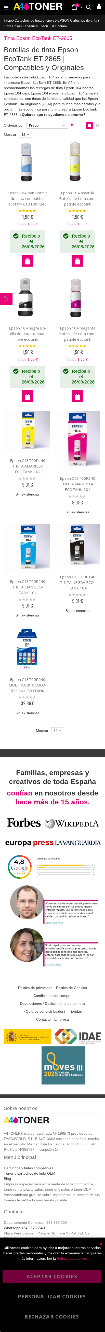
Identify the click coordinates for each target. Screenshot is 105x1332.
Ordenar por (14, 125)
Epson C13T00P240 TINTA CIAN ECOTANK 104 (27, 587)
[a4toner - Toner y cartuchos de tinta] (38, 8)
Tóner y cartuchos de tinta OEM (29, 1173)
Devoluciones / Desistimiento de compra (52, 1003)
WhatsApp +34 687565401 (25, 1228)
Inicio (8, 20)
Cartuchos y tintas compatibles (28, 1168)
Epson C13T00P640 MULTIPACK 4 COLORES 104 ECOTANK (28, 685)
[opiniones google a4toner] (52, 881)
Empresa (61, 1019)
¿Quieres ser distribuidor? (44, 1011)
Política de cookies (72, 1258)
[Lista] (98, 125)
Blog (7, 1179)
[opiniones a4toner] (52, 924)
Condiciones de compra (52, 996)
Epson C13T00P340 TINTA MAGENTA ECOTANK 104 (77, 484)
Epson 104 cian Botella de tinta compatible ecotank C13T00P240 (27, 198)
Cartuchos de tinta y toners (35, 20)
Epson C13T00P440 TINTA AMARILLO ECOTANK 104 (27, 466)
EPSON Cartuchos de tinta (77, 20)
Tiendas (75, 1011)
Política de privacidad (35, 988)
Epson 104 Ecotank (53, 26)
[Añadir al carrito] (27, 261)
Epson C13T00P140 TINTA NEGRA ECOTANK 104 (77, 582)
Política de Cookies (71, 988)
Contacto (43, 1019)
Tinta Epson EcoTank (20, 26)
